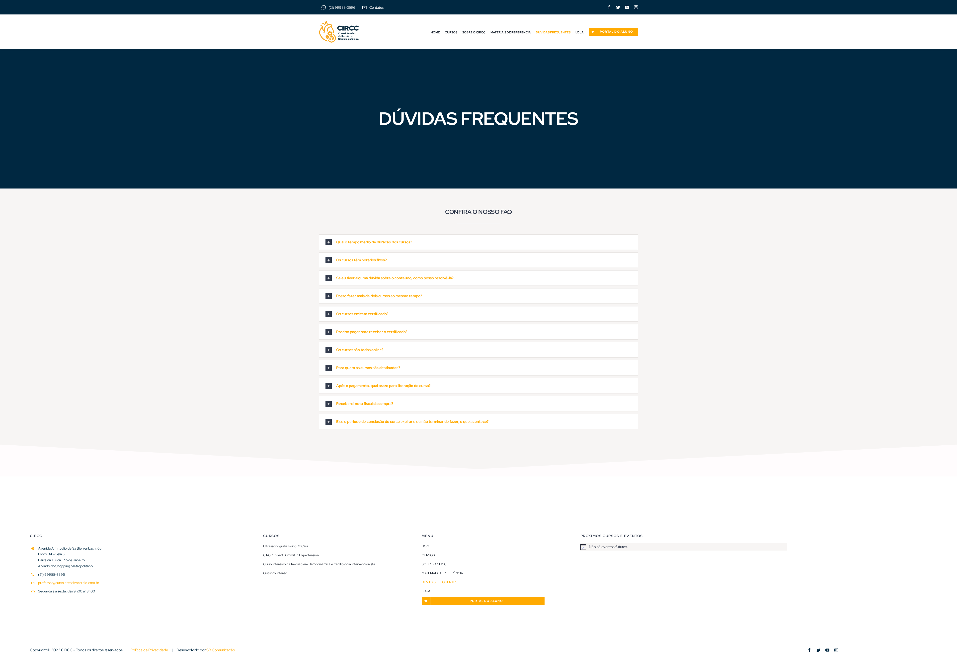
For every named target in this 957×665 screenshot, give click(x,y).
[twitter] (618, 7)
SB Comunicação (220, 650)
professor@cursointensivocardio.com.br (68, 582)
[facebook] (609, 7)
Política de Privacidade (149, 650)
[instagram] (636, 7)
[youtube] (627, 7)
